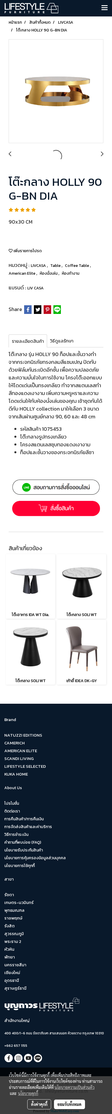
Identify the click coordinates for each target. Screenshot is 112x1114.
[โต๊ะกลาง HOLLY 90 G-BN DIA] (56, 91)
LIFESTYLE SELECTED (25, 766)
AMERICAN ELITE (20, 750)
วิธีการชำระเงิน (16, 835)
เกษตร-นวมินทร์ (19, 902)
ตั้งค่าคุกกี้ (39, 1104)
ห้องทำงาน (70, 273)
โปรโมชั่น (11, 803)
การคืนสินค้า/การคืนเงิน (24, 819)
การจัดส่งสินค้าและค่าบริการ (28, 827)
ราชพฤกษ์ (13, 918)
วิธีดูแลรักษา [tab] (62, 340)
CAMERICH (14, 742)
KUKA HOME (16, 774)
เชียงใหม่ (12, 972)
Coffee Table (77, 266)
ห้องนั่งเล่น (49, 273)
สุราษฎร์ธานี (15, 988)
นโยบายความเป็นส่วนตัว (74, 1087)
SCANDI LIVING (19, 758)
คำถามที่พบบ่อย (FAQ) (22, 842)
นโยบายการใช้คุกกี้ (19, 866)
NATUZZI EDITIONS (23, 735)
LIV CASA (35, 288)
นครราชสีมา (15, 964)
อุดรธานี (11, 980)
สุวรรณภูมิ (14, 933)
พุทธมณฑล (14, 910)
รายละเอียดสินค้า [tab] (28, 341)
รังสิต (9, 925)
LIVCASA (39, 266)
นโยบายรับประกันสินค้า (23, 850)
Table (55, 266)
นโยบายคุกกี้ (28, 1093)
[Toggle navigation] (104, 8)
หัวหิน (9, 949)
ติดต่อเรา (12, 811)
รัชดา (9, 894)
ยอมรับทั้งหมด (69, 1104)
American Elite (22, 273)
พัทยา (9, 957)
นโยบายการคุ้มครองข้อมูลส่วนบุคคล (35, 858)
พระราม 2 (12, 941)
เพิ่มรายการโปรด (27, 251)
